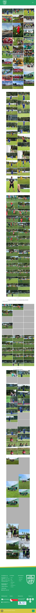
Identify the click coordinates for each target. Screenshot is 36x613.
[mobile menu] (32, 2)
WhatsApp (4, 588)
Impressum (20, 579)
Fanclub (12, 583)
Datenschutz (21, 577)
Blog (11, 579)
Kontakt (20, 580)
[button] (6, 301)
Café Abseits (12, 582)
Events (12, 580)
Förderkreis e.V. (13, 585)
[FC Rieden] (4, 2)
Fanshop (12, 586)
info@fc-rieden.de (5, 590)
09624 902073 (5, 586)
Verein (12, 577)
